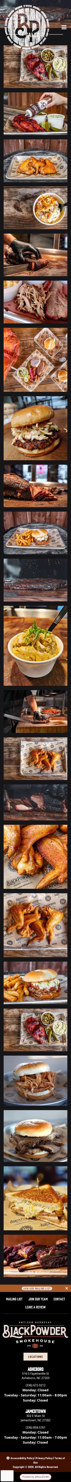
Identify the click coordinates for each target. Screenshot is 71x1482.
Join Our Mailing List (37, 1288)
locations (35, 1357)
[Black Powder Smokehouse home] (27, 27)
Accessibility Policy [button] (22, 1458)
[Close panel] (66, 1288)
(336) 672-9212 (36, 1385)
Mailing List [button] (14, 1299)
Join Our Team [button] (38, 1299)
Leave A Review (37, 1307)
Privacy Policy (44, 1458)
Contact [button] (59, 1299)
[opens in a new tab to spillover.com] (35, 1477)
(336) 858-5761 (36, 1427)
